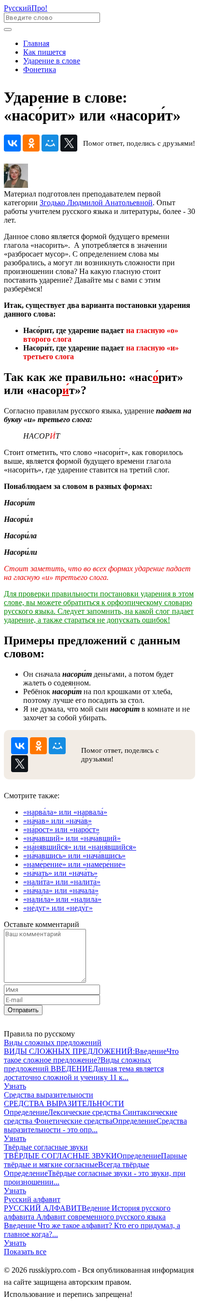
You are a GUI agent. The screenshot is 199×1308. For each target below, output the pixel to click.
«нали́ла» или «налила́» (62, 899)
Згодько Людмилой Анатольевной (96, 202)
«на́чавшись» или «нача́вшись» (74, 856)
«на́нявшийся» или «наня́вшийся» (79, 847)
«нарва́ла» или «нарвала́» (65, 812)
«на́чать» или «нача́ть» (60, 873)
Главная (36, 43)
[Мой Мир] (50, 143)
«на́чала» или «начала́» (61, 890)
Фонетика (39, 69)
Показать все (25, 1251)
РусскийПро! (25, 8)
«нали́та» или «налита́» (61, 882)
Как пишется (44, 52)
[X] (68, 143)
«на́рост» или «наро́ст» (61, 829)
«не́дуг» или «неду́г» (58, 908)
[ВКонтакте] (12, 143)
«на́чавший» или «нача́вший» (72, 838)
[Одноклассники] (31, 143)
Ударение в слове (51, 61)
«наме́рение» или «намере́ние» (74, 864)
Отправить (23, 1010)
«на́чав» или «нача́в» (57, 821)
